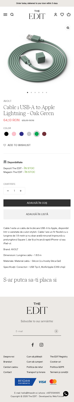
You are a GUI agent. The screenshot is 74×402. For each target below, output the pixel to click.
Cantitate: (9, 184)
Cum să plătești (34, 356)
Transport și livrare (36, 372)
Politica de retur (35, 366)
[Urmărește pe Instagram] (41, 344)
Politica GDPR (57, 366)
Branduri (7, 361)
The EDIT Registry (58, 356)
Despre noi (8, 356)
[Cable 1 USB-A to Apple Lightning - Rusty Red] (44, 134)
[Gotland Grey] (29, 134)
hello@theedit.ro (29, 392)
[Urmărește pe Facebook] (32, 344)
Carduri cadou (10, 366)
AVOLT (7, 101)
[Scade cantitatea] (8, 190)
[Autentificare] (55, 14)
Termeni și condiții (59, 372)
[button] (17, 145)
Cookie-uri (55, 361)
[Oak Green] (37, 134)
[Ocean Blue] (21, 134)
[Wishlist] (62, 14)
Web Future (58, 396)
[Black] (6, 134)
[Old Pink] (14, 134)
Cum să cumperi (35, 361)
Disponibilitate (15, 162)
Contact (7, 372)
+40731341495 (53, 392)
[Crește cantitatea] (20, 190)
